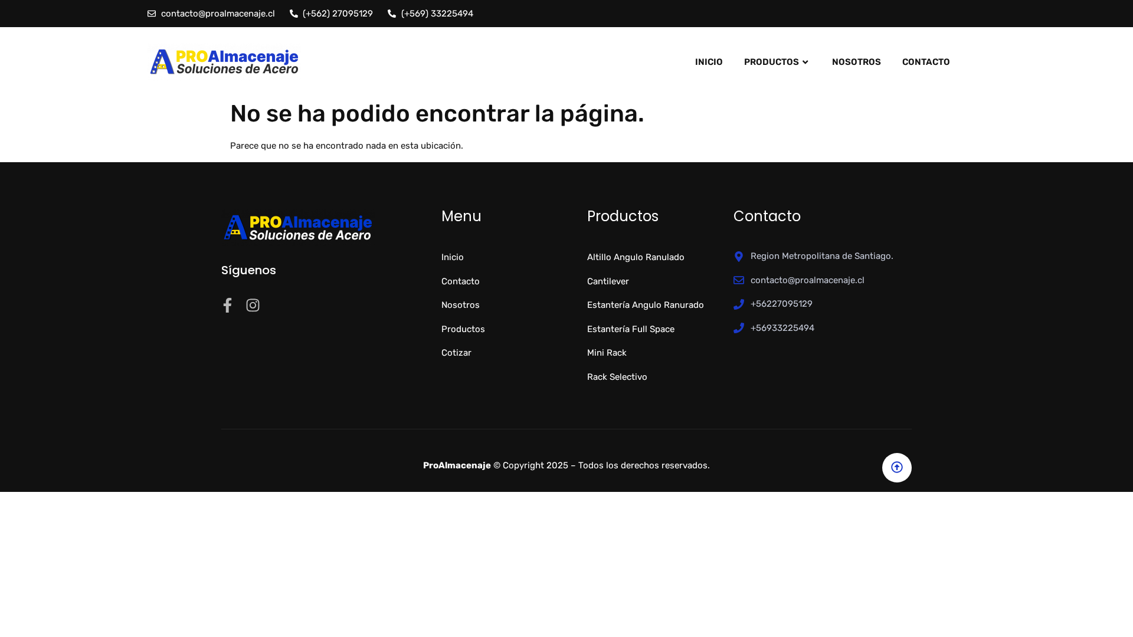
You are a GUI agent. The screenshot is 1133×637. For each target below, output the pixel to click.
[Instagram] (252, 305)
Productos (771, 62)
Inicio (709, 62)
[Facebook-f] (227, 305)
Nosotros (856, 62)
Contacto (926, 62)
